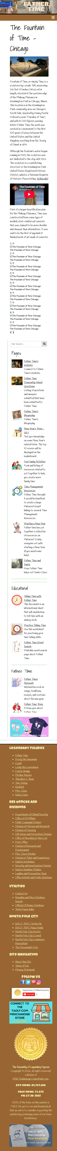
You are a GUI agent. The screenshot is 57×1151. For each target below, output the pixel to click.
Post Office (21, 842)
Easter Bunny (22, 771)
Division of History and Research (32, 826)
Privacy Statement (25, 970)
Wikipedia (43, 179)
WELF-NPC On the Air (28, 924)
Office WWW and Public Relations (33, 877)
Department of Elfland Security (31, 814)
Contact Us (21, 893)
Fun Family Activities (34, 461)
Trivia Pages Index (24, 909)
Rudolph (19, 787)
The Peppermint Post (26, 947)
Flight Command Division (28, 822)
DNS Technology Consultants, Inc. (31, 1079)
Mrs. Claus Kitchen (25, 854)
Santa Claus (21, 795)
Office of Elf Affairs (25, 818)
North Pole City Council (28, 935)
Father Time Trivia (33, 704)
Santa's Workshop (25, 862)
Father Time (21, 755)
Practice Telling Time (35, 625)
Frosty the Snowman (26, 759)
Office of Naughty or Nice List (31, 838)
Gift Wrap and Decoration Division (33, 834)
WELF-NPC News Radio (29, 928)
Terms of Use (22, 966)
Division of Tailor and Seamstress (32, 858)
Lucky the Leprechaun (26, 767)
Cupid (18, 763)
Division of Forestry (25, 830)
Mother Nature (23, 775)
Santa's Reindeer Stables (28, 869)
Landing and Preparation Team (30, 873)
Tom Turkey (21, 783)
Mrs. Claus (21, 791)
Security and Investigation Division (33, 866)
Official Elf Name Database (29, 905)
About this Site (23, 962)
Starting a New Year (34, 523)
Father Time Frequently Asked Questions (33, 382)
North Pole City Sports (28, 931)
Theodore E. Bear (24, 779)
